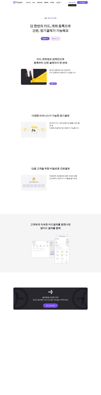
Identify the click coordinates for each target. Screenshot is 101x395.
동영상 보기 (55, 38)
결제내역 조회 (72, 3)
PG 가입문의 (82, 2)
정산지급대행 (50, 305)
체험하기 (45, 38)
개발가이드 (53, 83)
